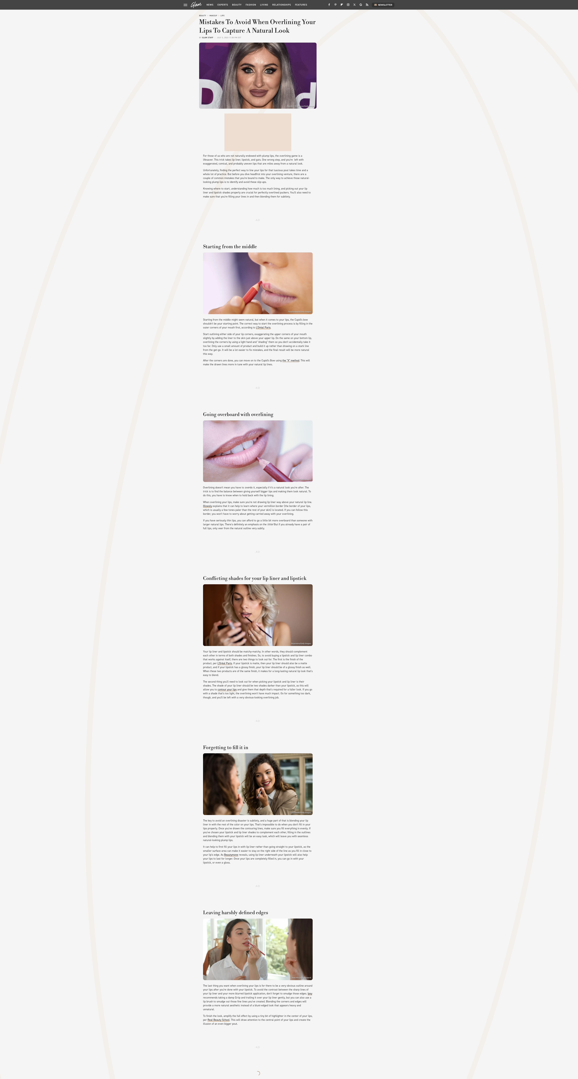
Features (301, 4)
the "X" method (290, 360)
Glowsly (207, 506)
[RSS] (367, 6)
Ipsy (310, 993)
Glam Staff (207, 37)
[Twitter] (354, 6)
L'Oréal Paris (263, 327)
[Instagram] (348, 6)
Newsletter (385, 4)
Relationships (281, 4)
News (210, 4)
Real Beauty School (219, 1020)
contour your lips (227, 689)
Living (264, 4)
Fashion (251, 4)
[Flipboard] (341, 6)
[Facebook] (329, 6)
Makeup (213, 16)
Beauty (237, 4)
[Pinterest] (335, 6)
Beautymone (231, 855)
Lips (223, 16)
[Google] (360, 6)
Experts (223, 4)
